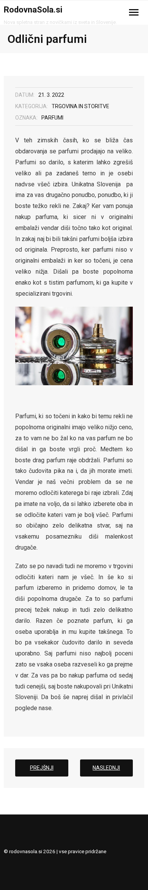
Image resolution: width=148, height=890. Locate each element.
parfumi (52, 118)
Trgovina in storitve (80, 106)
